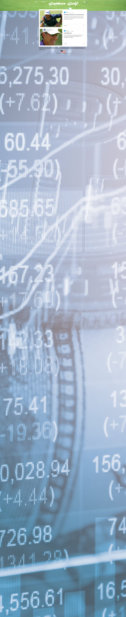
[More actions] (84, 12)
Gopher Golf (63, 3)
